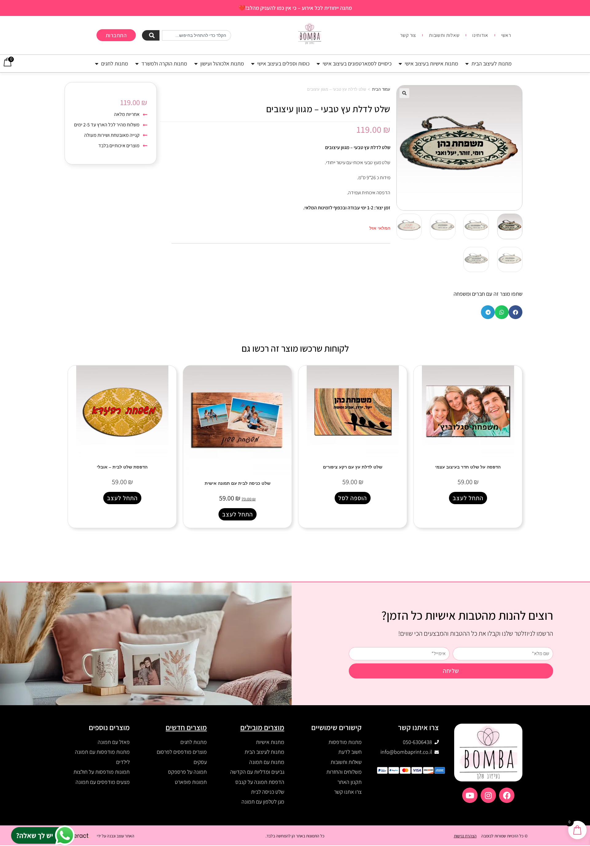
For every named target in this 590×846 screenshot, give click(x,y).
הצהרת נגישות (465, 836)
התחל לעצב (468, 498)
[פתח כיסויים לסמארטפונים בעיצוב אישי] (318, 63)
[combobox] (196, 35)
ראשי (506, 35)
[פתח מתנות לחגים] (97, 63)
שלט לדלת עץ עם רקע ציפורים (352, 467)
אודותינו (480, 35)
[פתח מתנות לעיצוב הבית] (467, 63)
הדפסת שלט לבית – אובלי (122, 467)
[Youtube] (470, 795)
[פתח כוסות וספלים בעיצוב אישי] (253, 63)
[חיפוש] (150, 35)
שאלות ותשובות (444, 35)
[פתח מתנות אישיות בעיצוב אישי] (400, 63)
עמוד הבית (381, 89)
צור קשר (408, 35)
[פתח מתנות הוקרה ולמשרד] (137, 63)
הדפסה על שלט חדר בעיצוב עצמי (468, 467)
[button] (404, 93)
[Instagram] (488, 795)
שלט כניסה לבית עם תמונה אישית (237, 483)
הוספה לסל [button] (352, 498)
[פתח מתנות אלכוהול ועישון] (196, 63)
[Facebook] (506, 795)
